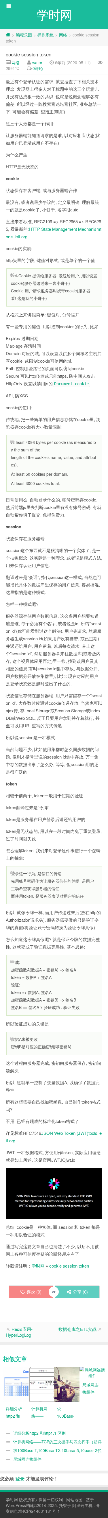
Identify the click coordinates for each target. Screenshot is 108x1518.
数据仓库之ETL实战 (77, 1329)
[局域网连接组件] (92, 1372)
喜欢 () (33, 1292)
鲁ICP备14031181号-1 (39, 1511)
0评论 (38, 68)
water (37, 62)
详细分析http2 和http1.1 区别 (39, 1433)
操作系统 (45, 35)
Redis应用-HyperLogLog (19, 1332)
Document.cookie (71, 383)
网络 (63, 35)
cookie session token (28, 54)
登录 (19, 1478)
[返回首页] (8, 35)
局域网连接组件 (27, 1459)
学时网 (38, 1266)
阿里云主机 (82, 1505)
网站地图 (74, 1499)
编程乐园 (24, 35)
